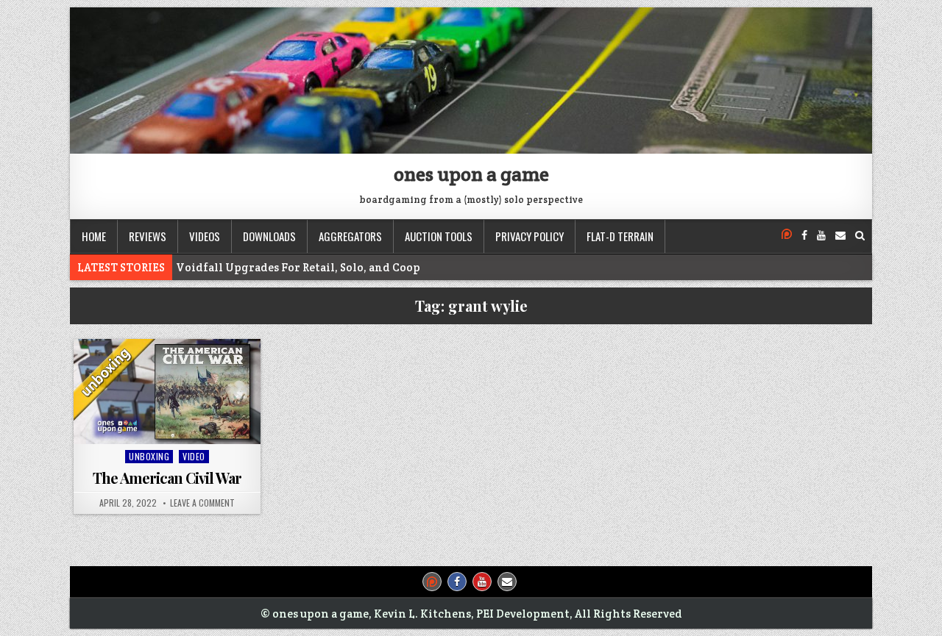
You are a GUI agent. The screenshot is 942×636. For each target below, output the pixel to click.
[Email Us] (840, 235)
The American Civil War (167, 477)
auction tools (438, 236)
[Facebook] (804, 235)
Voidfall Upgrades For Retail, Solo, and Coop (298, 267)
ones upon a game (471, 174)
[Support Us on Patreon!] (787, 235)
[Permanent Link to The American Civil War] (167, 391)
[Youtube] (821, 235)
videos (204, 236)
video (194, 456)
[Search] (860, 235)
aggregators (350, 236)
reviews (147, 236)
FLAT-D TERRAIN (620, 236)
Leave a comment (202, 503)
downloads (269, 236)
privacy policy (529, 236)
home (94, 236)
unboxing (149, 456)
